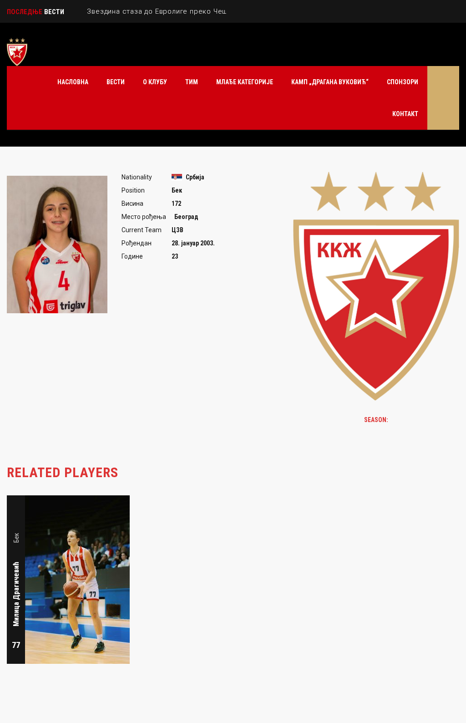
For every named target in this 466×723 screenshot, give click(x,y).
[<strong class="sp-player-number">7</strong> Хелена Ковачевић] (147, 501)
